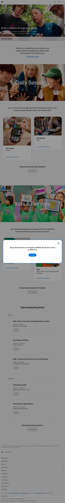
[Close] (58, 243)
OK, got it (32, 255)
